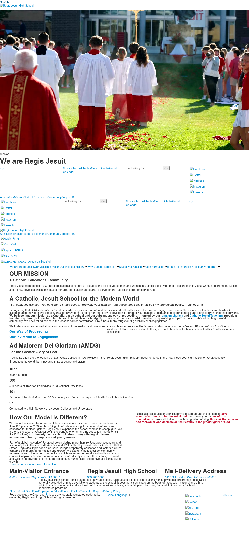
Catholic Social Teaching (206, 315)
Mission (18, 197)
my (2, 168)
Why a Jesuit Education (101, 267)
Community (54, 197)
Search (4, 2)
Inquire (18, 249)
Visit (13, 244)
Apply (16, 238)
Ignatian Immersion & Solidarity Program (192, 267)
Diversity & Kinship (130, 267)
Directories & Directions (23, 491)
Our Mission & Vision (47, 267)
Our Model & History (72, 267)
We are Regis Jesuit (21, 267)
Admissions (7, 197)
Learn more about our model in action (32, 464)
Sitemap (228, 495)
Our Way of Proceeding (28, 331)
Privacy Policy (111, 491)
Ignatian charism (172, 315)
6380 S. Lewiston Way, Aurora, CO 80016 (34, 477)
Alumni (112, 168)
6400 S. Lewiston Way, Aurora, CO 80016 (190, 477)
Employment (45, 491)
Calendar (68, 172)
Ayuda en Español (39, 261)
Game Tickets (99, 168)
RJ (47, 494)
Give (14, 255)
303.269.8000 (95, 477)
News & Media (72, 168)
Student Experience (35, 197)
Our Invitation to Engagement (33, 336)
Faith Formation (154, 267)
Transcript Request (91, 491)
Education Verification (66, 491)
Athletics (86, 168)
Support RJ (68, 197)
